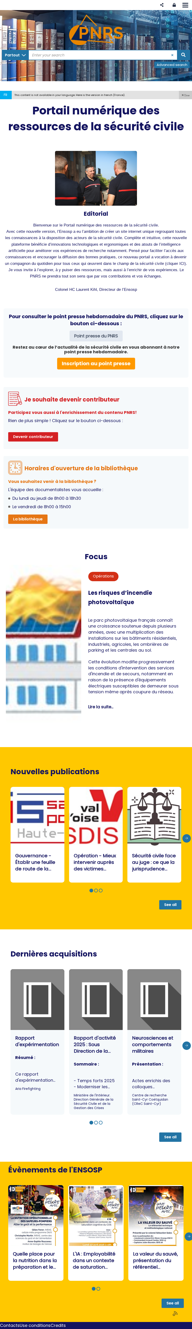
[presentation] (186, 838)
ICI (182, 263)
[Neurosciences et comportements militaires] (154, 1042)
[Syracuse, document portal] (96, 30)
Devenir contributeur (33, 436)
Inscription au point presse (96, 363)
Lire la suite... (100, 707)
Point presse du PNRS (96, 336)
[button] (161, 5)
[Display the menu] (185, 5)
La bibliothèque (28, 519)
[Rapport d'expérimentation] (37, 1042)
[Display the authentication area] (174, 5)
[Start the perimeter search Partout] (183, 55)
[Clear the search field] (172, 55)
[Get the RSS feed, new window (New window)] (175, 1314)
